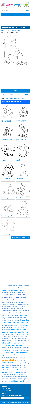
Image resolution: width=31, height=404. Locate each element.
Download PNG (23, 95)
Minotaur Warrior (12, 340)
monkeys (16, 98)
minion (4, 340)
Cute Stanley (14, 315)
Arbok (3, 288)
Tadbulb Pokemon (7, 374)
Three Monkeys (20, 198)
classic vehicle (17, 310)
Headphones (6, 329)
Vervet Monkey (20, 178)
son (23, 98)
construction (5, 315)
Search (27, 10)
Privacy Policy (8, 390)
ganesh (10, 325)
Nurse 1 (6, 352)
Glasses (16, 325)
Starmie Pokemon (8, 372)
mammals (11, 98)
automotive (20, 288)
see (20, 98)
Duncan (19, 317)
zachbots (14, 381)
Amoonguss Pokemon (15, 285)
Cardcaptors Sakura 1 (8, 304)
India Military (6, 334)
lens (22, 336)
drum (14, 317)
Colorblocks (22, 313)
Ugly (10, 379)
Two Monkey (5, 198)
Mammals (13, 30)
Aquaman (26, 285)
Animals (7, 30)
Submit (27, 398)
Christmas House (7, 310)
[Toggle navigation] (3, 14)
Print (15, 91)
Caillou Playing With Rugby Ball (11, 302)
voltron (14, 379)
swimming (24, 372)
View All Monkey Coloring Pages (20, 237)
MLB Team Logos (7, 343)
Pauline (12, 352)
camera (23, 302)
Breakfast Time (17, 300)
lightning (13, 338)
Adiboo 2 (4, 285)
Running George (11, 365)
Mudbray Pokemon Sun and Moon (18, 347)
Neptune (5, 350)
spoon (11, 370)
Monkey (19, 30)
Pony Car (22, 357)
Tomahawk (9, 376)
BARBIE (4, 290)
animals (6, 98)
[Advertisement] (15, 20)
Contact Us (7, 388)
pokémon (16, 357)
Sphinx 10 (5, 370)
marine (19, 338)
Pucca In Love (23, 360)
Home (2, 30)
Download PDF (8, 95)
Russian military (21, 365)
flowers (22, 320)
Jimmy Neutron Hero (14, 336)
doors (10, 317)
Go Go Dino (24, 325)
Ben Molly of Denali (15, 290)
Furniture (4, 325)
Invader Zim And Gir (16, 334)
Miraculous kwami (23, 340)
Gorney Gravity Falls (7, 327)
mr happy (17, 343)
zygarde (22, 381)
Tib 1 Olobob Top (18, 374)
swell (18, 372)
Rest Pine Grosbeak (20, 363)
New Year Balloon (14, 350)
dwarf (24, 317)
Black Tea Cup (18, 292)
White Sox (20, 379)
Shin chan (5, 367)
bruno (25, 300)
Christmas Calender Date (16, 308)
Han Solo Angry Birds (20, 327)
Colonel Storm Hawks (11, 313)
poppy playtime (10, 360)
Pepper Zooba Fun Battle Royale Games (17, 355)
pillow (3, 357)
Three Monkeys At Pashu (8, 216)
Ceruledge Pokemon (13, 306)
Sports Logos (18, 370)
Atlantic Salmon (11, 288)
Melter (24, 338)
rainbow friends (7, 363)
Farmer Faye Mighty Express (10, 320)
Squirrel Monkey (6, 234)
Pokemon (9, 357)
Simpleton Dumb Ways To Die (18, 367)
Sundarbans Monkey (21, 216)
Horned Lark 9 (16, 329)
